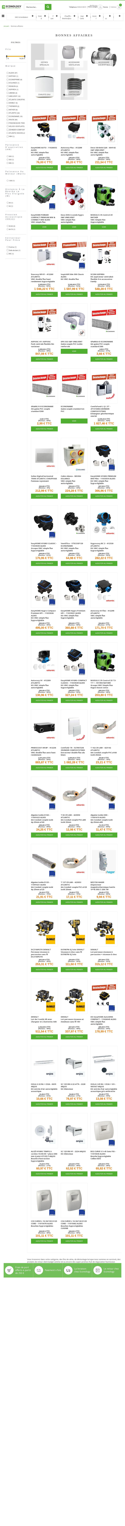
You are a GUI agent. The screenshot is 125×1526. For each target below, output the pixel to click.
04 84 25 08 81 (81, 7)
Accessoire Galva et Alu (104, 63)
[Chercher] (48, 7)
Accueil (6, 26)
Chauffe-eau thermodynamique (69, 17)
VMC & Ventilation (21, 17)
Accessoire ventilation (74, 63)
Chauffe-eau (44, 94)
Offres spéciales (44, 63)
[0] (117, 7)
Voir (44, 227)
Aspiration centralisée (74, 93)
